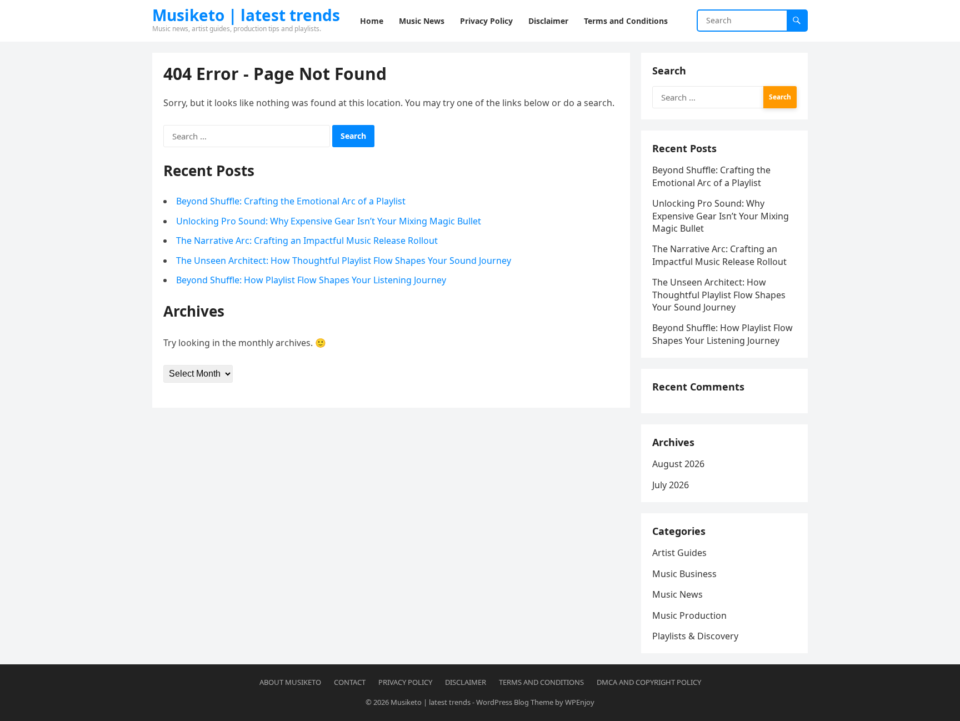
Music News (677, 594)
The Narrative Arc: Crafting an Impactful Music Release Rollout (307, 240)
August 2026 (678, 464)
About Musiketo (290, 682)
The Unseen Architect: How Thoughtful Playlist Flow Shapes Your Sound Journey (343, 260)
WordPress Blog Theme (514, 702)
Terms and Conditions (541, 682)
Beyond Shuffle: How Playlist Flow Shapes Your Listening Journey (311, 280)
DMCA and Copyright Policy (649, 682)
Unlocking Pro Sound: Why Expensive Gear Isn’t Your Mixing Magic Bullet (328, 221)
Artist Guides (679, 553)
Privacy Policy (405, 682)
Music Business (684, 574)
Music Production (689, 615)
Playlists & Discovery (695, 636)
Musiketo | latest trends (246, 15)
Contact (350, 682)
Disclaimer (465, 682)
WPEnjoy (579, 702)
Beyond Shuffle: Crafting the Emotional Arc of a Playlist (291, 201)
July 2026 (670, 485)
